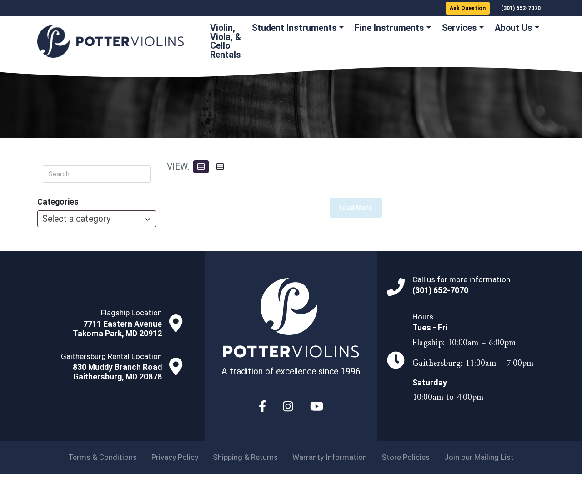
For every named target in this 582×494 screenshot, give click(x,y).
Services (459, 28)
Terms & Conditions (102, 457)
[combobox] (96, 218)
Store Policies (405, 457)
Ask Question (468, 8)
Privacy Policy (174, 457)
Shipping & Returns (245, 457)
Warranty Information (329, 457)
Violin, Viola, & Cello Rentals (225, 41)
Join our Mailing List (479, 457)
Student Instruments (294, 28)
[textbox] (97, 219)
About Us (513, 28)
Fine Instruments (389, 28)
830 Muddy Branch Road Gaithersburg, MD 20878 (117, 372)
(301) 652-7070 (521, 8)
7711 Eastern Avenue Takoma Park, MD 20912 (117, 328)
